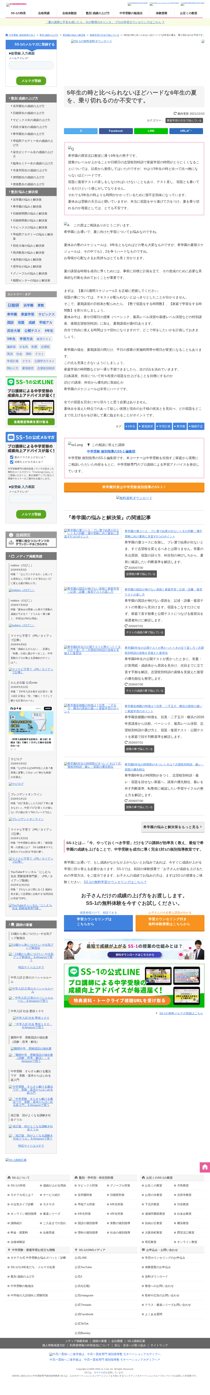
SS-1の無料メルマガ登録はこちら (181, 1013)
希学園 (181, 426)
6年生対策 (116, 1204)
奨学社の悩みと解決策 (27, 266)
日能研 (13, 305)
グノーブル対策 (120, 1185)
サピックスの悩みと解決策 (30, 227)
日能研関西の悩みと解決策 (30, 213)
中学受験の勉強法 (131, 13)
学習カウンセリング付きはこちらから (169, 921)
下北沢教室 (152, 1204)
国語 (10, 322)
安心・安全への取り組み (130, 1345)
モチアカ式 (99, 1372)
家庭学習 (27, 314)
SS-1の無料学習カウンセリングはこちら (114, 882)
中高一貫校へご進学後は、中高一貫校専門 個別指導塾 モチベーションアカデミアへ (104, 1359)
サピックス (46, 314)
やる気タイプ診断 (22, 1204)
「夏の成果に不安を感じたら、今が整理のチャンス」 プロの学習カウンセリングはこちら (103, 22)
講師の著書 (99, 1341)
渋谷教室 (183, 1204)
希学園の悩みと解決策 (74, 35)
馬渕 (10, 354)
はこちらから (94, 921)
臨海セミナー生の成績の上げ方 (33, 163)
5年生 (11, 339)
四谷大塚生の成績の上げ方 (30, 127)
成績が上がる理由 (54, 1185)
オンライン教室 (187, 1242)
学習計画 (164, 426)
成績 (32, 322)
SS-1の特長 (18, 13)
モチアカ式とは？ (22, 1194)
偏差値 (11, 346)
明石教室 (150, 1242)
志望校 (45, 346)
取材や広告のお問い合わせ (162, 1295)
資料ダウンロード (156, 1276)
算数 (41, 305)
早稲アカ (45, 322)
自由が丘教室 (153, 1223)
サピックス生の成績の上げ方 (31, 120)
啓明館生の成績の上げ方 (29, 177)
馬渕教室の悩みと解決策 (29, 252)
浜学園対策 (85, 1194)
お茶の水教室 (153, 1194)
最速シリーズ (51, 1213)
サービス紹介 (51, 1194)
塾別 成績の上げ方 (98, 13)
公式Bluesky (82, 1333)
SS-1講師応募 (136, 1341)
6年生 (131, 426)
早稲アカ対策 (86, 1204)
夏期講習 (147, 426)
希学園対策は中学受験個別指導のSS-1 (132, 487)
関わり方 (12, 368)
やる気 (23, 346)
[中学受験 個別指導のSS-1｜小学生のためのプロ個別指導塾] (16, 4)
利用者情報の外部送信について (90, 1345)
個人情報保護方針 (53, 1345)
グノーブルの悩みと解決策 (30, 273)
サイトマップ (159, 1345)
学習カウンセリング (165, 1257)
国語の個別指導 (88, 1223)
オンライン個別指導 (24, 1213)
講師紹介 (16, 1223)
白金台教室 (184, 1213)
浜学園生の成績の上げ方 (29, 106)
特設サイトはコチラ (31, 967)
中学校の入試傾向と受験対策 (29, 1295)
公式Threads (83, 1304)
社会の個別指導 (120, 1232)
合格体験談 (69, 13)
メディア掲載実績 (76, 1341)
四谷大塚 (13, 330)
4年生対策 (116, 1213)
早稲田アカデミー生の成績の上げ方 (33, 143)
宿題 (21, 322)
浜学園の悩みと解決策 (27, 199)
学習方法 (26, 339)
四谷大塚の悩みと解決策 (29, 245)
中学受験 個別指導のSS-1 (22, 35)
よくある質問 (153, 1314)
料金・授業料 (19, 1232)
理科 (29, 354)
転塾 (34, 346)
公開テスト (32, 330)
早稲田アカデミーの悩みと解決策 (33, 236)
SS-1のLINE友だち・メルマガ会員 (33, 1267)
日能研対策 (117, 1194)
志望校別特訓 (46, 368)
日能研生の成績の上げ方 (29, 113)
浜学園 (28, 305)
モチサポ (49, 1204)
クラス (26, 361)
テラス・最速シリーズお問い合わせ (168, 1304)
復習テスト (44, 339)
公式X (78, 1276)
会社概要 (117, 1341)
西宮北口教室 (185, 1232)
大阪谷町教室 (153, 1232)
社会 (19, 354)
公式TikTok (82, 1323)
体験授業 (161, 13)
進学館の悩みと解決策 (27, 259)
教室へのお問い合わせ (159, 1286)
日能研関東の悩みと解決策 (30, 220)
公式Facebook (84, 1314)
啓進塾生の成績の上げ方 (29, 184)
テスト (39, 354)
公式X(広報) (82, 1286)
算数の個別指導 (120, 1223)
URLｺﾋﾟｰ (186, 130)
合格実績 (44, 13)
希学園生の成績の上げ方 (29, 133)
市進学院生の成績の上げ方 (30, 170)
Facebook (116, 130)
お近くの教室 (188, 13)
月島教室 (183, 1185)
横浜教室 (183, 1223)
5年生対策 (84, 1213)
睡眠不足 (197, 426)
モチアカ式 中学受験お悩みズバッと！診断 (38, 1257)
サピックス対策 (88, 1185)
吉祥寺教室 (184, 1194)
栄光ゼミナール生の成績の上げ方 (33, 154)
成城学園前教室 (155, 1213)
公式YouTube (83, 1267)
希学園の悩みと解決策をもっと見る (171, 827)
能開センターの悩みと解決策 (31, 280)
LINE (151, 130)
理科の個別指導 (88, 1232)
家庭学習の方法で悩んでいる (104, 35)
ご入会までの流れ (54, 1223)
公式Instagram (84, 1295)
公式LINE (81, 1257)
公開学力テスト (44, 361)
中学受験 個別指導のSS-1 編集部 (111, 451)
